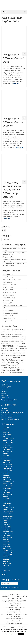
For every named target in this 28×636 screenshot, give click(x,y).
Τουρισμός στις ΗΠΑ (9, 318)
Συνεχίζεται (15, 83)
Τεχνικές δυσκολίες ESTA (10, 313)
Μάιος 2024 (6, 477)
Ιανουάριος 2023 (7, 509)
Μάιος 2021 (6, 544)
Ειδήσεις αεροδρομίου (19, 338)
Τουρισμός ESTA (8, 315)
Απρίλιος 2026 (7, 434)
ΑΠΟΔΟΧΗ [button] (21, 634)
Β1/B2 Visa (3, 338)
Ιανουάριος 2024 (7, 484)
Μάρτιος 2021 (7, 548)
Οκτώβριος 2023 (7, 490)
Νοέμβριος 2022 (7, 514)
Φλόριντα (3, 372)
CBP (7, 329)
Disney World (16, 329)
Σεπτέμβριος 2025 (8, 449)
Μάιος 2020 (6, 561)
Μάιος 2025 (6, 458)
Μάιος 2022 (6, 524)
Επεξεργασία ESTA (8, 295)
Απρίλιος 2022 (7, 527)
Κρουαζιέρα (6, 348)
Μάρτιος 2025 (7, 462)
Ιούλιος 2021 (6, 539)
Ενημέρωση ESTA (8, 290)
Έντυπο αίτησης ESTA (9, 292)
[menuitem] (14, 594)
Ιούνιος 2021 (6, 542)
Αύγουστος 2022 (7, 518)
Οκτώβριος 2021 (7, 533)
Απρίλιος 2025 (7, 460)
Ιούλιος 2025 (6, 453)
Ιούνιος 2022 (6, 522)
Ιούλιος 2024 (6, 473)
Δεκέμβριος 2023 (8, 486)
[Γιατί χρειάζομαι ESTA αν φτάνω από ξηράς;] (14, 38)
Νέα (4, 308)
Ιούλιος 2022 (6, 520)
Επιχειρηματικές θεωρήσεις (15, 343)
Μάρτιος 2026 (7, 436)
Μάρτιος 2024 (7, 479)
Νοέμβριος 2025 (7, 445)
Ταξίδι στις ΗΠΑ (10, 362)
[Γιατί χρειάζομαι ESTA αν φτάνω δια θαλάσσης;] (14, 102)
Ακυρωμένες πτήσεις (18, 334)
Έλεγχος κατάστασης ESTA (9, 400)
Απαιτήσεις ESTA (8, 287)
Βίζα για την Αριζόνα (8, 257)
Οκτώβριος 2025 (7, 447)
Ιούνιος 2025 (6, 456)
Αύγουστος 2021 (7, 537)
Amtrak (3, 329)
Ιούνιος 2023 (6, 499)
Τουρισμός (13, 365)
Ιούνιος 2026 (6, 430)
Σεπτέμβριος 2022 (8, 516)
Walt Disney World (14, 332)
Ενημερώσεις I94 (10, 341)
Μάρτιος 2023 (7, 505)
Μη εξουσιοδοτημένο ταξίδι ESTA (12, 305)
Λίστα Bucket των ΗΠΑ (15, 350)
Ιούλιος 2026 (6, 428)
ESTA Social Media (8, 274)
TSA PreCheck (7, 282)
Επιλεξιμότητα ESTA (9, 297)
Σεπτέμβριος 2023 (8, 492)
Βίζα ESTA (9, 338)
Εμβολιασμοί (4, 341)
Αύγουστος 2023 (7, 494)
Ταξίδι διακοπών (15, 360)
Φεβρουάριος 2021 (8, 550)
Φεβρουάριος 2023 (8, 507)
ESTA (22, 329)
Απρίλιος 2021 (7, 546)
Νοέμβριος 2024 (7, 464)
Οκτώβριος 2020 (7, 552)
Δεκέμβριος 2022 (8, 512)
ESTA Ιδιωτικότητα (8, 277)
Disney (11, 329)
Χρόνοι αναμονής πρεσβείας (17, 372)
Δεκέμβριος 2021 (8, 531)
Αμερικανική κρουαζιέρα (7, 336)
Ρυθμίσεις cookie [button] (13, 634)
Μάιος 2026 (6, 432)
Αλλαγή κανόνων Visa (9, 284)
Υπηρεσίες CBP (7, 321)
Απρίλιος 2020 (7, 563)
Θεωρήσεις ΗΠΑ (8, 300)
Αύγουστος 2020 (7, 555)
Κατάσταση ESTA (8, 303)
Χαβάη (9, 372)
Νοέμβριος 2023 (7, 488)
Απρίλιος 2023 (7, 503)
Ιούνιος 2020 (6, 559)
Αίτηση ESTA (5, 397)
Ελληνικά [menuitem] (22, 607)
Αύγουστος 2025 (7, 451)
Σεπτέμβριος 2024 (8, 468)
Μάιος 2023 (6, 501)
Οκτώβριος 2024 (7, 466)
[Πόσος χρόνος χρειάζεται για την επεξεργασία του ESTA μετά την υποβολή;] (14, 166)
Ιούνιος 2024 (6, 475)
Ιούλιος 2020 (6, 557)
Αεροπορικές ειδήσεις (7, 334)
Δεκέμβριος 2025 (8, 443)
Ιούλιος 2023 (6, 496)
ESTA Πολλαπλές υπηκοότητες (12, 279)
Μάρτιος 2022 (7, 529)
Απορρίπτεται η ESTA (20, 336)
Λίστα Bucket (8, 350)
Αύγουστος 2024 (7, 471)
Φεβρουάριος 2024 (8, 481)
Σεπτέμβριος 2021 (8, 535)
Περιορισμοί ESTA (8, 310)
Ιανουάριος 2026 (7, 440)
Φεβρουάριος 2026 (8, 438)
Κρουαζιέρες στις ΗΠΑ (16, 348)
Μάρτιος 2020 (7, 565)
